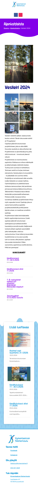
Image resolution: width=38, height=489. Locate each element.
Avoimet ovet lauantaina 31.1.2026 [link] (19, 352)
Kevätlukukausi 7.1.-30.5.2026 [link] (13, 259)
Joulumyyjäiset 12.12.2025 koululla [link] (15, 297)
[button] (16, 15)
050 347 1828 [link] (15, 468)
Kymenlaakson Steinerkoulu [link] (20, 476)
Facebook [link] (13, 450)
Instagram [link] (13, 455)
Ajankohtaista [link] (15, 28)
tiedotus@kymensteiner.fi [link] (19, 463)
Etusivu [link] (6, 28)
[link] (19, 7)
